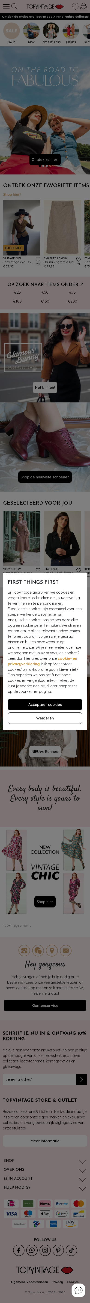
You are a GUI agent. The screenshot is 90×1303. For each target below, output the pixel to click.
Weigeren (45, 718)
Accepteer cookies (45, 704)
